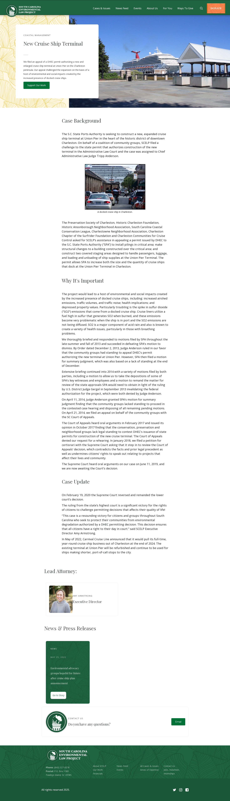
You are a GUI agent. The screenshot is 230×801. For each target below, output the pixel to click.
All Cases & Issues (149, 766)
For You (167, 8)
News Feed (122, 8)
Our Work (98, 769)
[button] (101, 8)
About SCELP (99, 766)
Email (178, 721)
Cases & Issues (101, 8)
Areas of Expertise (149, 769)
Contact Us (169, 766)
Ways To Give (185, 8)
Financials (98, 773)
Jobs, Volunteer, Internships (172, 771)
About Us (152, 8)
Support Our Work (36, 85)
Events (137, 8)
